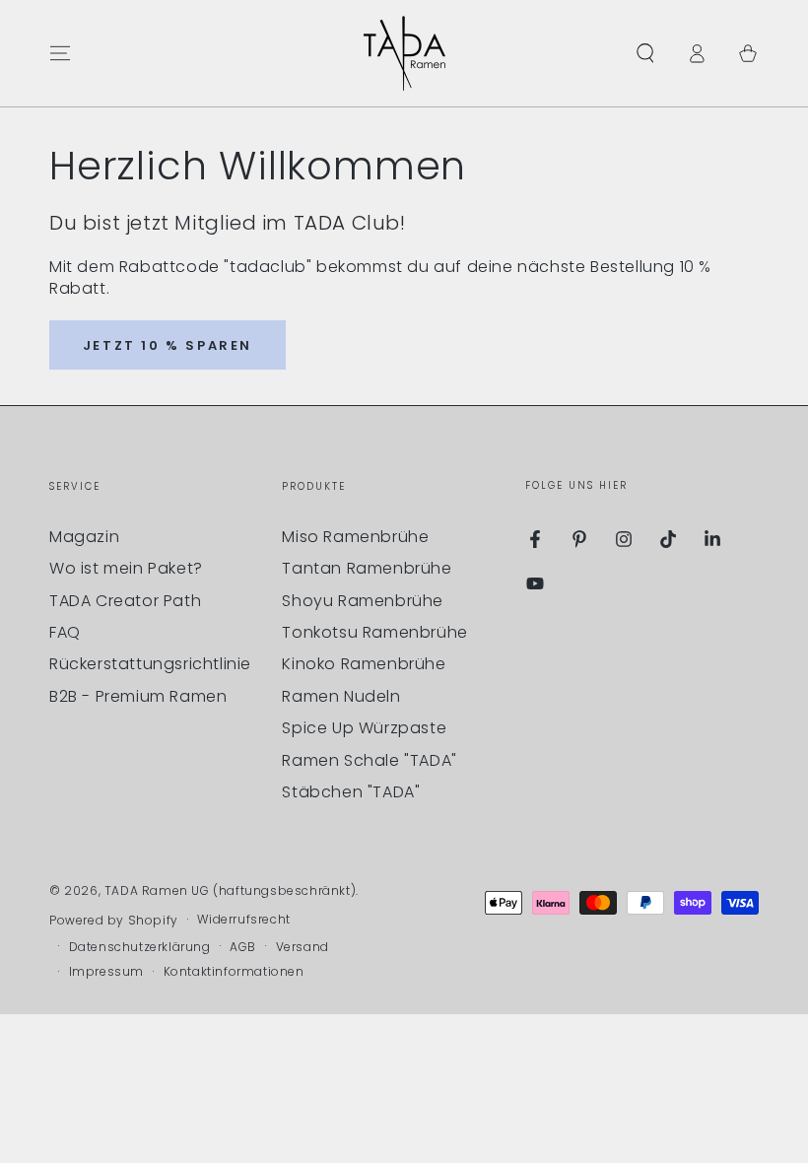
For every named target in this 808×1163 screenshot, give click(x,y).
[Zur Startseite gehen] (404, 53)
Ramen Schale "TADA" (369, 760)
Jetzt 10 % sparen (167, 345)
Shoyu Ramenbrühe (362, 600)
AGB (243, 947)
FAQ (65, 632)
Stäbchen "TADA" (351, 792)
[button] (645, 53)
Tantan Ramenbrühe (366, 568)
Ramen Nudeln (341, 696)
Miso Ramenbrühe (355, 536)
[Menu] (60, 53)
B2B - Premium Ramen (138, 696)
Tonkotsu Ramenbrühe (374, 632)
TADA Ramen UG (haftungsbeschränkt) (230, 890)
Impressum (106, 972)
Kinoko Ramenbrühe (363, 663)
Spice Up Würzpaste (364, 728)
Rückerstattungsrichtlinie (150, 663)
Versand (302, 947)
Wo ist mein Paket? (126, 568)
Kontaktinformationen (234, 972)
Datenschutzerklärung (140, 947)
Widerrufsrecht (243, 919)
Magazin (84, 536)
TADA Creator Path (125, 600)
